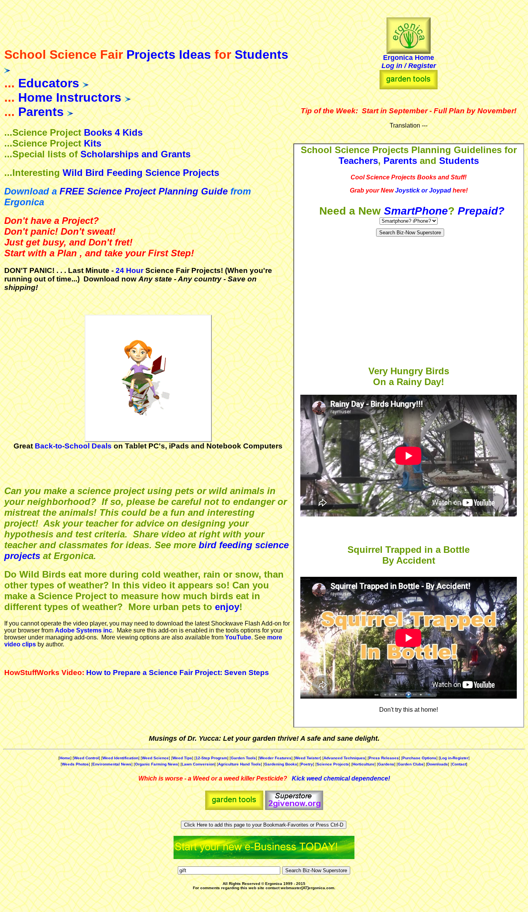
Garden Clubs (411, 764)
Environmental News (111, 764)
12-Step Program (211, 758)
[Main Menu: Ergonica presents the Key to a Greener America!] (409, 33)
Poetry (307, 764)
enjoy (227, 607)
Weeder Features (275, 758)
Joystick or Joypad (423, 190)
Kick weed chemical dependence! (341, 778)
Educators (48, 83)
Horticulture (364, 764)
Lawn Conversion (198, 764)
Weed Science (155, 758)
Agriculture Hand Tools (239, 764)
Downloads (437, 764)
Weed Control (86, 758)
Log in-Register (454, 758)
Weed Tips (182, 758)
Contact (459, 764)
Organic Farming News (156, 764)
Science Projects (333, 764)
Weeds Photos (75, 764)
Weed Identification (120, 758)
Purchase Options (419, 758)
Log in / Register (409, 66)
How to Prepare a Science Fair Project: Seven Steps (177, 672)
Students (261, 54)
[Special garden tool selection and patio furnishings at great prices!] (409, 87)
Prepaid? (481, 211)
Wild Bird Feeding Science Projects (141, 172)
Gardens (386, 764)
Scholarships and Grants (135, 154)
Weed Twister (307, 758)
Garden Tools (243, 758)
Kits (92, 143)
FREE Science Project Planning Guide (144, 191)
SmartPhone (416, 211)
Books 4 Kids (113, 132)
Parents (41, 112)
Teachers (358, 160)
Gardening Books (280, 764)
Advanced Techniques (344, 758)
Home (65, 758)
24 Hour (129, 270)
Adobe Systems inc (83, 630)
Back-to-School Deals (73, 446)
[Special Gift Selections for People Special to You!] (294, 807)
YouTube (238, 637)
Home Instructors (69, 97)
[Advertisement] (408, 302)
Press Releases (384, 758)
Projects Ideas (168, 54)
